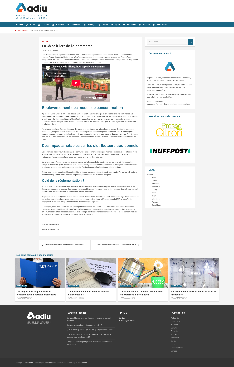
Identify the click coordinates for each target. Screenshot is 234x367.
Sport (173, 344)
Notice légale (124, 320)
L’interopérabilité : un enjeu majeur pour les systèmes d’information (141, 293)
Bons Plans (22, 286)
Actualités (175, 318)
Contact (122, 318)
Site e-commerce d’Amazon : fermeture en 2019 (116, 245)
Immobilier (175, 338)
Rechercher (190, 42)
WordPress (82, 363)
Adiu (31, 363)
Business (46, 41)
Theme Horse (50, 363)
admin (55, 50)
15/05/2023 (176, 298)
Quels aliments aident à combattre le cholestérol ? (65, 245)
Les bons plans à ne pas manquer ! (35, 255)
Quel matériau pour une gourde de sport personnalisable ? (90, 330)
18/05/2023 (72, 298)
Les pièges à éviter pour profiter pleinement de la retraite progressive (36, 293)
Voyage (174, 351)
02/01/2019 (46, 50)
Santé (173, 341)
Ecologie (174, 331)
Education (175, 334)
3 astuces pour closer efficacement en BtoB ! (85, 325)
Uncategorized (177, 348)
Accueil (19, 24)
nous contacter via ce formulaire (176, 101)
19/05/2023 (21, 298)
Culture (174, 328)
